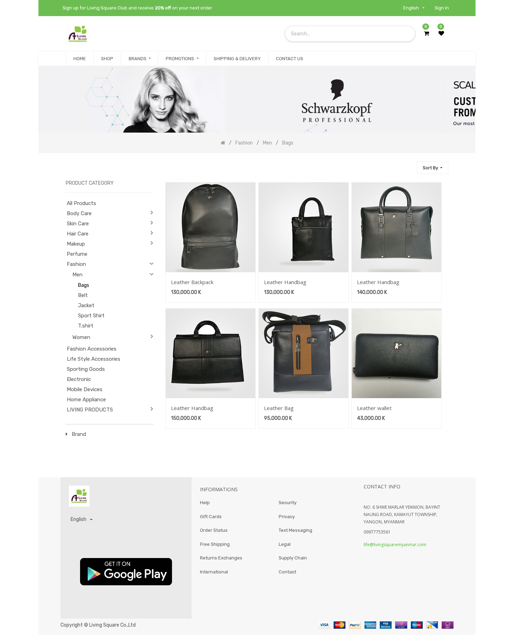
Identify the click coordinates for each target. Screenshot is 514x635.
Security (288, 502)
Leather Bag (279, 407)
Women (81, 337)
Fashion (76, 264)
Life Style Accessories (93, 359)
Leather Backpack (192, 281)
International (214, 571)
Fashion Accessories (91, 349)
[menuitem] (80, 58)
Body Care (79, 213)
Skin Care (78, 223)
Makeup (76, 244)
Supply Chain (293, 557)
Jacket (86, 305)
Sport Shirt (91, 315)
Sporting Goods (86, 369)
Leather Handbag (285, 281)
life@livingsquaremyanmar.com (395, 545)
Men (77, 274)
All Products (81, 203)
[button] (432, 168)
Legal (285, 544)
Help (205, 502)
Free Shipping (215, 544)
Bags (83, 285)
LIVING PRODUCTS (90, 410)
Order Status (214, 530)
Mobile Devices (84, 389)
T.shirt (85, 326)
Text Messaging (295, 530)
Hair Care (77, 234)
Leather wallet (374, 407)
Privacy (287, 516)
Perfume (77, 254)
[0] (426, 33)
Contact (287, 571)
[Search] (408, 165)
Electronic (79, 379)
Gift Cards (211, 516)
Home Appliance (86, 399)
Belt (83, 295)
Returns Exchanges (221, 557)
